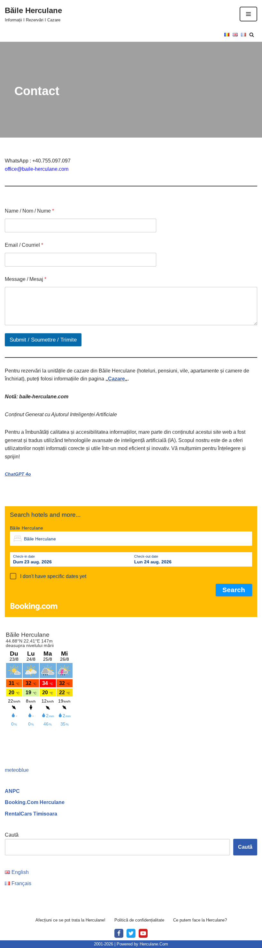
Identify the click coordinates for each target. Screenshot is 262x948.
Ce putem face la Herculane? (200, 920)
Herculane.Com (154, 944)
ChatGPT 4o (18, 474)
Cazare (116, 378)
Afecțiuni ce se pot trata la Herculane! (70, 920)
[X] (131, 933)
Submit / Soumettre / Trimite (43, 340)
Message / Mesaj (25, 279)
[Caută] (251, 34)
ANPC (12, 791)
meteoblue (17, 770)
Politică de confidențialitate (139, 920)
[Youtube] (143, 933)
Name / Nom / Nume (29, 211)
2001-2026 (103, 944)
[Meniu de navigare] (248, 14)
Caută (12, 835)
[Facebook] (118, 933)
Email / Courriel (24, 245)
